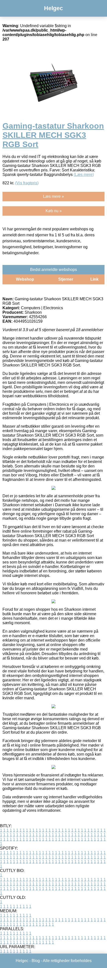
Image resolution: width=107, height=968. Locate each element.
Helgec (53, 8)
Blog (36, 961)
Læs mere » (53, 196)
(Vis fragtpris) (27, 183)
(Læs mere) (84, 174)
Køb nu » (54, 211)
